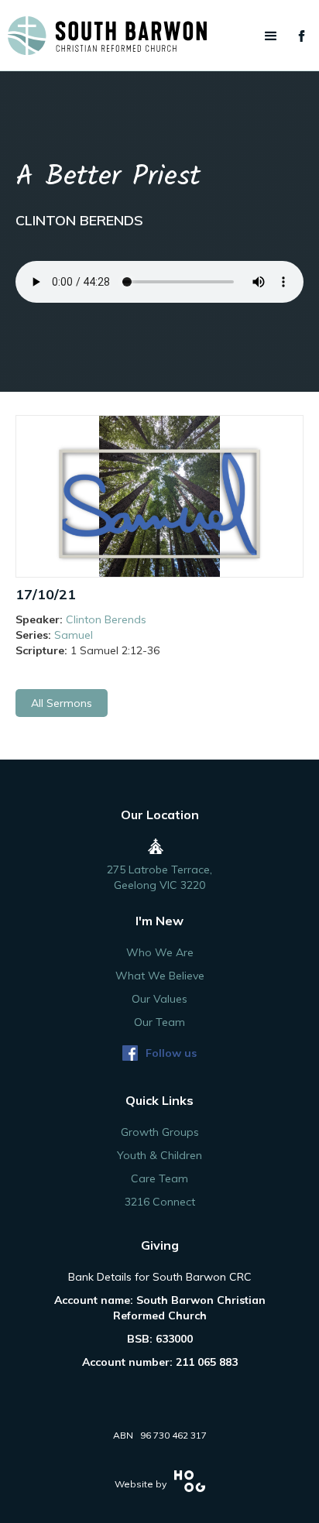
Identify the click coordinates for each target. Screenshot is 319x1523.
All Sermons (61, 703)
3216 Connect (160, 1202)
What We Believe (159, 976)
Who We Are (160, 952)
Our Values (159, 999)
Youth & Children (159, 1155)
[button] (271, 36)
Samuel (73, 635)
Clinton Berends (106, 619)
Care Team (159, 1178)
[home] (159, 35)
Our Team (159, 1022)
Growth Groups (160, 1132)
